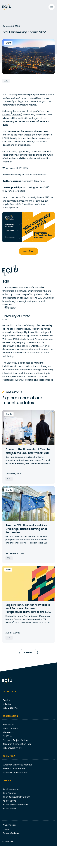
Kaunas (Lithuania (11, 114)
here (42, 181)
